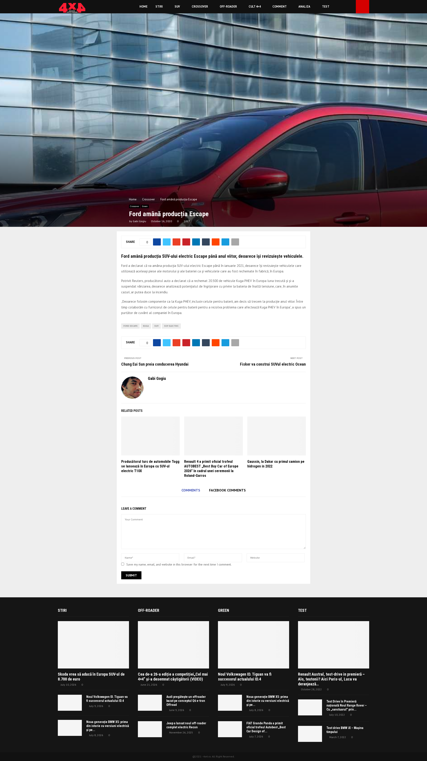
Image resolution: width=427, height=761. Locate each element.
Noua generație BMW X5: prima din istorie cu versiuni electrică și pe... (107, 726)
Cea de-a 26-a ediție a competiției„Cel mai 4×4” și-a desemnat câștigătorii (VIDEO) (173, 676)
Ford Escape (130, 325)
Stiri (159, 6)
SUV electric (171, 325)
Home (143, 6)
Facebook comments (227, 490)
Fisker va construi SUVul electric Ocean (273, 364)
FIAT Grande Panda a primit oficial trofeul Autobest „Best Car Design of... (266, 727)
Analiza (304, 6)
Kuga (146, 325)
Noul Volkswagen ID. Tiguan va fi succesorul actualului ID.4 (245, 676)
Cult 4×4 (255, 6)
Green (145, 206)
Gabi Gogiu (139, 221)
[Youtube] (351, 6)
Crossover (200, 6)
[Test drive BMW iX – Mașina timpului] (310, 734)
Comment (279, 6)
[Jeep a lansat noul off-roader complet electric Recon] (150, 729)
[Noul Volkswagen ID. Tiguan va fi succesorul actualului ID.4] (70, 703)
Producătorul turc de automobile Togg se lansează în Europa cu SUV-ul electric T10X (150, 466)
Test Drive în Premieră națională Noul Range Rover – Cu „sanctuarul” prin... (346, 705)
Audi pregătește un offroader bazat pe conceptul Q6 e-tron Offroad (186, 701)
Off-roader (228, 6)
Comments (190, 490)
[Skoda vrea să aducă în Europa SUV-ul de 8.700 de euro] (93, 644)
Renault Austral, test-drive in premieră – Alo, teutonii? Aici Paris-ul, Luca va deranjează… (331, 679)
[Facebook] (346, 6)
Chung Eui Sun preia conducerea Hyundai (155, 364)
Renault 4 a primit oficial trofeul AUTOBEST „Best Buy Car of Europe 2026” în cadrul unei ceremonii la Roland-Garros (211, 468)
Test (325, 6)
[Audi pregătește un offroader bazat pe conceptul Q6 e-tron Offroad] (150, 703)
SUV (177, 6)
